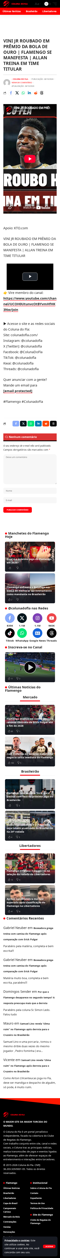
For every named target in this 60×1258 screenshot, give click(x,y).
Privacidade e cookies (16, 1240)
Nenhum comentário (22, 82)
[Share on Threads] (41, 93)
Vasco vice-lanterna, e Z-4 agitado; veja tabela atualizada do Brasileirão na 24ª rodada (30, 828)
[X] (22, 620)
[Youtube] (51, 620)
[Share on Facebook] (11, 93)
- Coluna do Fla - (20, 79)
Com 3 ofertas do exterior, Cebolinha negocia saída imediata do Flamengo (30, 755)
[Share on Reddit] (35, 93)
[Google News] (37, 635)
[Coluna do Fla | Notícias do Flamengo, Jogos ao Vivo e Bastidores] (15, 3)
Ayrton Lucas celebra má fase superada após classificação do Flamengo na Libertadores (26, 902)
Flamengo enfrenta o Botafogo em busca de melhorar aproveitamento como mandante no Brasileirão (29, 590)
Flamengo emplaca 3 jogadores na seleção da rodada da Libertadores (28, 872)
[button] (49, 1246)
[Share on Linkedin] (29, 93)
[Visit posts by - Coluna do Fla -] (6, 82)
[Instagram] (37, 620)
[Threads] (51, 635)
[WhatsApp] (22, 635)
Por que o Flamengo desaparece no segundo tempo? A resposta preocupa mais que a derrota (29, 997)
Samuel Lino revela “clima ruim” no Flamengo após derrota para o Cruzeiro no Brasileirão (26, 1029)
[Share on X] (17, 93)
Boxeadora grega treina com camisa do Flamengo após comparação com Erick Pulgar (28, 933)
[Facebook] (10, 620)
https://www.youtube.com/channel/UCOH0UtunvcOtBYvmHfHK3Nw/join (29, 304)
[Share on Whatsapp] (23, 93)
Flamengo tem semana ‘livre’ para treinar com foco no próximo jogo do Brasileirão (30, 796)
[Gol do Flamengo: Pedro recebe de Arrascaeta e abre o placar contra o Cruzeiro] (30, 667)
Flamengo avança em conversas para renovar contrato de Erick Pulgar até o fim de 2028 (30, 722)
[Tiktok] (10, 635)
